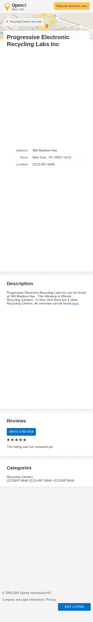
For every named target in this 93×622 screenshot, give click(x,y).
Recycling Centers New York (25, 21)
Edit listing (74, 606)
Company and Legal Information (23, 599)
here (75, 303)
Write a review (21, 431)
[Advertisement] (46, 97)
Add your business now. (71, 6)
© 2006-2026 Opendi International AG (26, 593)
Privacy (51, 599)
